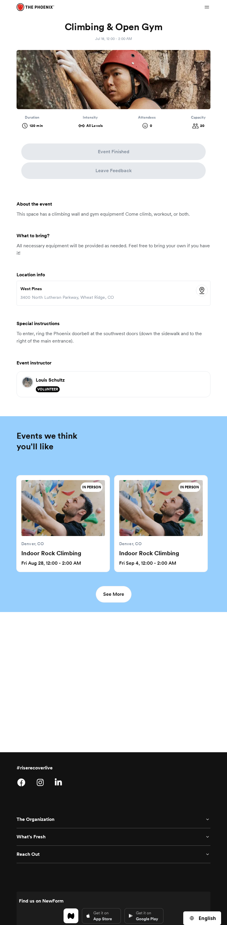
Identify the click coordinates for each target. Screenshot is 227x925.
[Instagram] (40, 782)
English (207, 918)
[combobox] (202, 918)
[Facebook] (21, 782)
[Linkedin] (59, 782)
